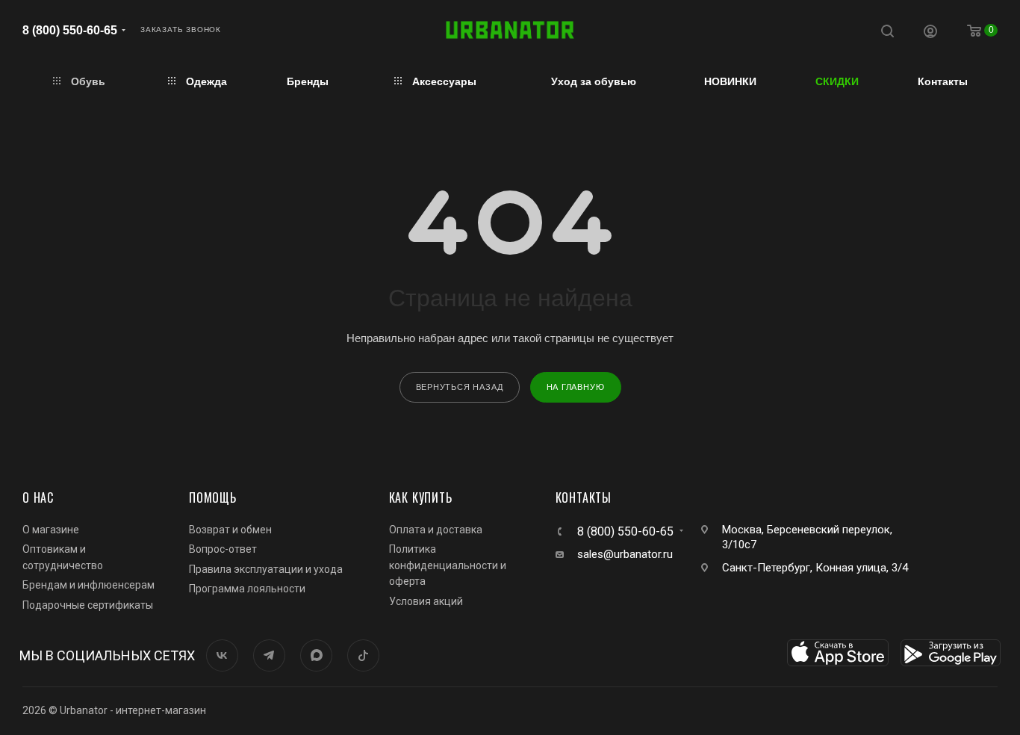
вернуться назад (459, 386)
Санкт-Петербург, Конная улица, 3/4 (815, 567)
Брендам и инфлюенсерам (88, 585)
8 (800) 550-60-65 (69, 30)
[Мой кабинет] (930, 33)
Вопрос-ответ (223, 549)
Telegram (269, 655)
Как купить (421, 497)
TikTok (363, 655)
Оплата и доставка (435, 530)
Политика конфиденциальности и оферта (447, 565)
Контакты (584, 497)
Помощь (213, 497)
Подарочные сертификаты (87, 605)
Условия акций (426, 601)
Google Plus (316, 655)
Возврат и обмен (230, 530)
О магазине (50, 530)
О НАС (38, 497)
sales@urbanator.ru (625, 554)
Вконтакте (222, 655)
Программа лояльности (247, 589)
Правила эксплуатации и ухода (266, 569)
